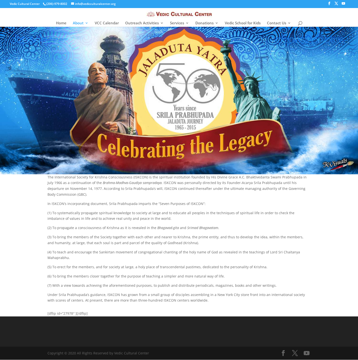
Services (177, 23)
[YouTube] (343, 5)
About (78, 23)
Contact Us (276, 23)
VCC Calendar (107, 23)
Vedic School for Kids (243, 23)
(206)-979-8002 (56, 4)
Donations (204, 23)
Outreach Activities (142, 23)
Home (61, 23)
